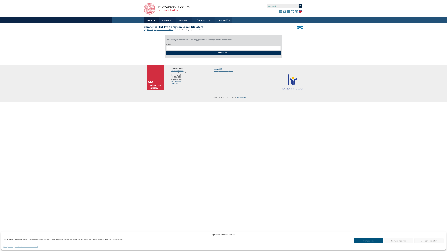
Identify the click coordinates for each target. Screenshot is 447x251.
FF (144, 30)
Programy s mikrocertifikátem (163, 30)
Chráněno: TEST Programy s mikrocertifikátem (190, 30)
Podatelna (174, 83)
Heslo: (168, 44)
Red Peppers (241, 97)
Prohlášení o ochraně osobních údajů (26, 247)
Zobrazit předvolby (429, 241)
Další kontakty (176, 81)
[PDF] (298, 27)
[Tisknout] (301, 27)
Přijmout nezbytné (398, 241)
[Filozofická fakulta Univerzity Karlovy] (167, 8)
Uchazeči (150, 30)
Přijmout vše (368, 241)
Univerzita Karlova (177, 71)
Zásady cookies (8, 247)
